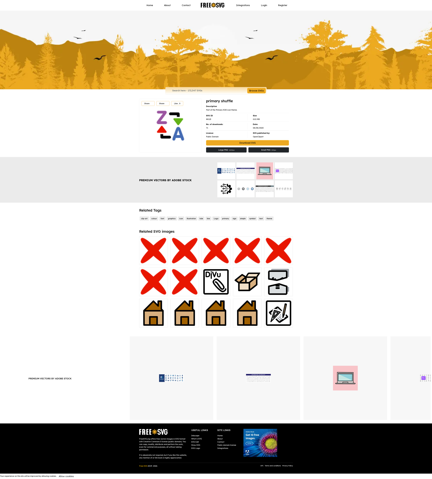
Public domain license (226, 445)
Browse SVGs (256, 90)
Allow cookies (66, 476)
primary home (210, 324)
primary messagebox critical (247, 260)
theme (269, 218)
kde (201, 218)
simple (243, 218)
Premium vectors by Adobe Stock (165, 180)
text (261, 218)
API (262, 466)
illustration (191, 218)
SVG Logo (195, 448)
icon (181, 218)
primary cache (241, 293)
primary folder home (150, 324)
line (208, 218)
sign (234, 218)
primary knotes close (182, 262)
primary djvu (209, 293)
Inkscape (195, 435)
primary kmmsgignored (152, 262)
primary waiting (180, 293)
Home (149, 5)
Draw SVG (195, 445)
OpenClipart (258, 137)
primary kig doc (273, 324)
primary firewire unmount (278, 293)
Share (147, 103)
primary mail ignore (212, 262)
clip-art (144, 218)
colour (154, 218)
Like (177, 103)
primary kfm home (243, 324)
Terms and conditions (273, 466)
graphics (172, 218)
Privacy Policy (287, 466)
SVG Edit (195, 442)
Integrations (243, 5)
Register (282, 5)
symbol (252, 218)
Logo (216, 218)
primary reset (147, 293)
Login (264, 5)
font (162, 218)
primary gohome (180, 324)
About (167, 5)
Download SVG (247, 142)
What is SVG (196, 439)
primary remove (274, 262)
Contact (186, 5)
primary (225, 218)
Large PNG (226, 150)
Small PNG (268, 150)
